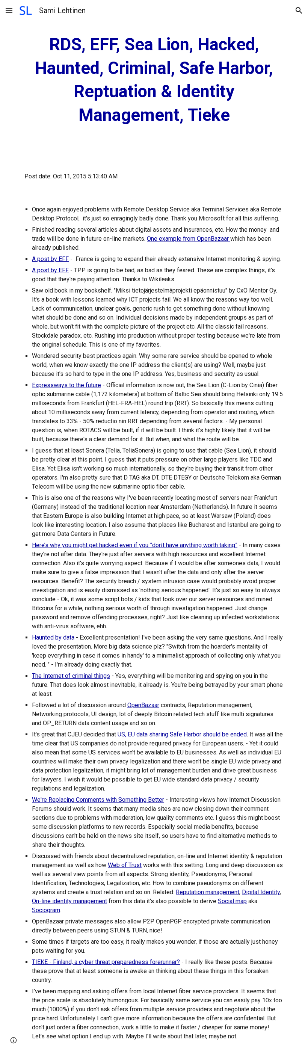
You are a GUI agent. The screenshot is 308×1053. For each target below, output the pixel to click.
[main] (154, 80)
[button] (9, 10)
